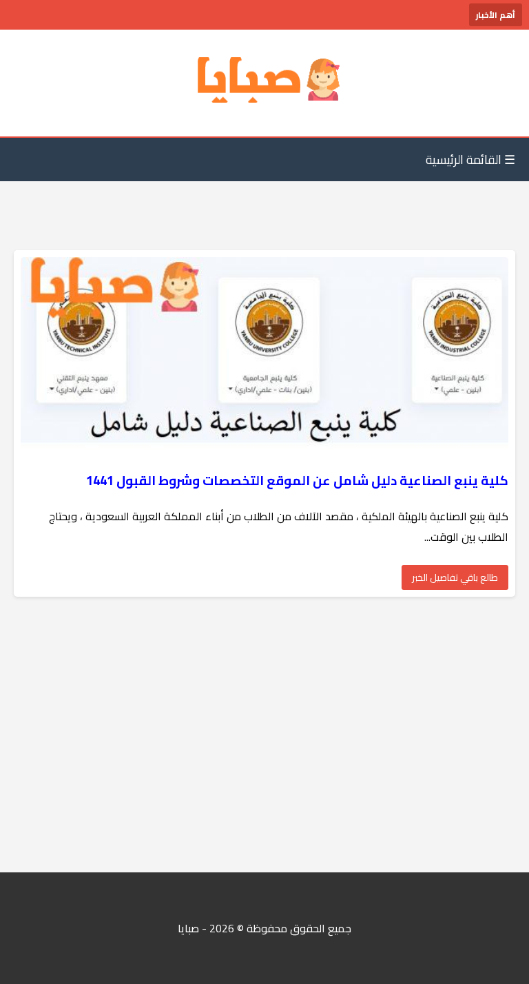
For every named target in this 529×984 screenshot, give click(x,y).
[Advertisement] (264, 734)
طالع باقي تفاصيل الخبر (455, 577)
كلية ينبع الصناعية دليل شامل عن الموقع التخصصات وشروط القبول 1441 (295, 481)
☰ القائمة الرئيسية (470, 159)
